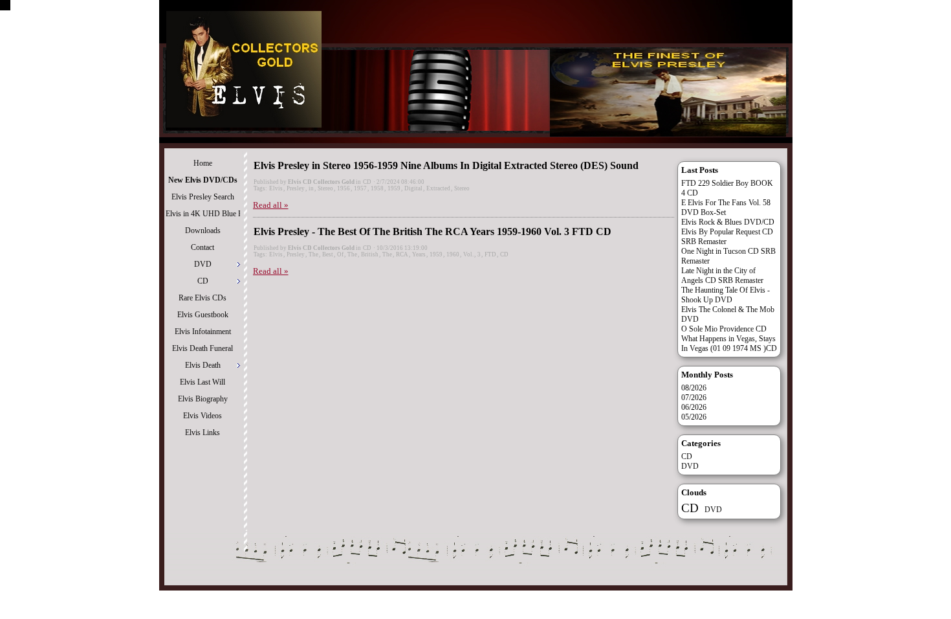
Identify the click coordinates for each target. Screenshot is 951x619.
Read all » (271, 205)
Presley (296, 188)
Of (340, 254)
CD (367, 182)
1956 (343, 188)
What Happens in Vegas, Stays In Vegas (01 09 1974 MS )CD (729, 343)
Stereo (325, 188)
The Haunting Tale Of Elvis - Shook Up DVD (725, 295)
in (311, 188)
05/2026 (693, 417)
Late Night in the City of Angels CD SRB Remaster (722, 275)
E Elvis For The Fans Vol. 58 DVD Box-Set (726, 207)
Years (419, 254)
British (369, 254)
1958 (377, 188)
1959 (394, 188)
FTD (490, 254)
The (313, 254)
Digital (413, 188)
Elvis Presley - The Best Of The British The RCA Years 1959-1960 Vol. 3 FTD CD (432, 231)
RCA (402, 254)
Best (327, 254)
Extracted (438, 188)
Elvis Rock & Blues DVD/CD (727, 222)
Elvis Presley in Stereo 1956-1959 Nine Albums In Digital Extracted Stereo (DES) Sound (446, 165)
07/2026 (693, 397)
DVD (690, 466)
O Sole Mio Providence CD (724, 328)
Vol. (468, 254)
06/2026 (693, 407)
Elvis (276, 188)
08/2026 (693, 387)
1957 (360, 188)
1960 (452, 254)
